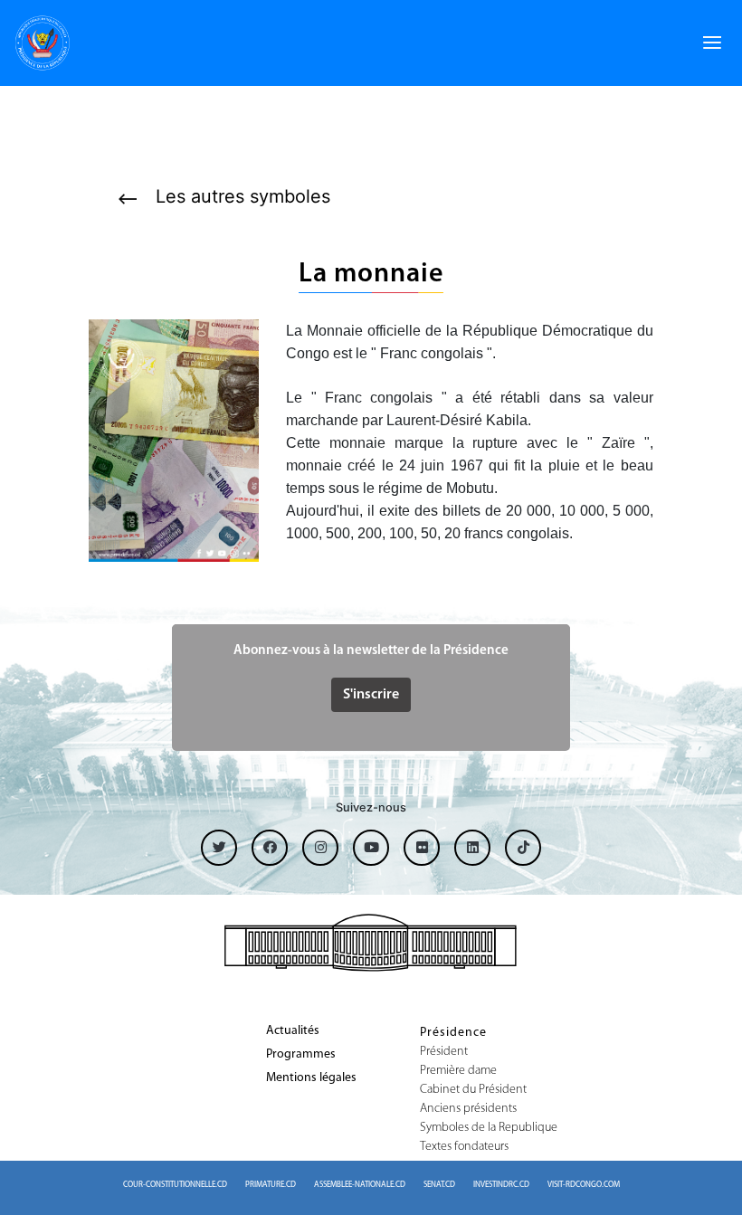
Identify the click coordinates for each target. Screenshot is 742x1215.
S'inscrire (371, 695)
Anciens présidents (468, 1109)
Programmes (301, 1055)
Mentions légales (311, 1078)
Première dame (458, 1071)
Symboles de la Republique (488, 1128)
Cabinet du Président (473, 1090)
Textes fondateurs (464, 1147)
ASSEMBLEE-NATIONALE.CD (359, 1185)
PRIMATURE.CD (270, 1185)
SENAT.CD (439, 1185)
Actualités (292, 1031)
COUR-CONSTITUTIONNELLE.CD (175, 1185)
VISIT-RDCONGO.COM (583, 1185)
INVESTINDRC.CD (501, 1185)
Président (444, 1052)
